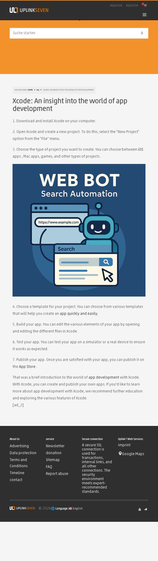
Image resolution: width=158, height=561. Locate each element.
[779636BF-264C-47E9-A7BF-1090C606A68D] (79, 230)
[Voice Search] (142, 33)
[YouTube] (140, 509)
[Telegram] (145, 509)
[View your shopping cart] (145, 5)
